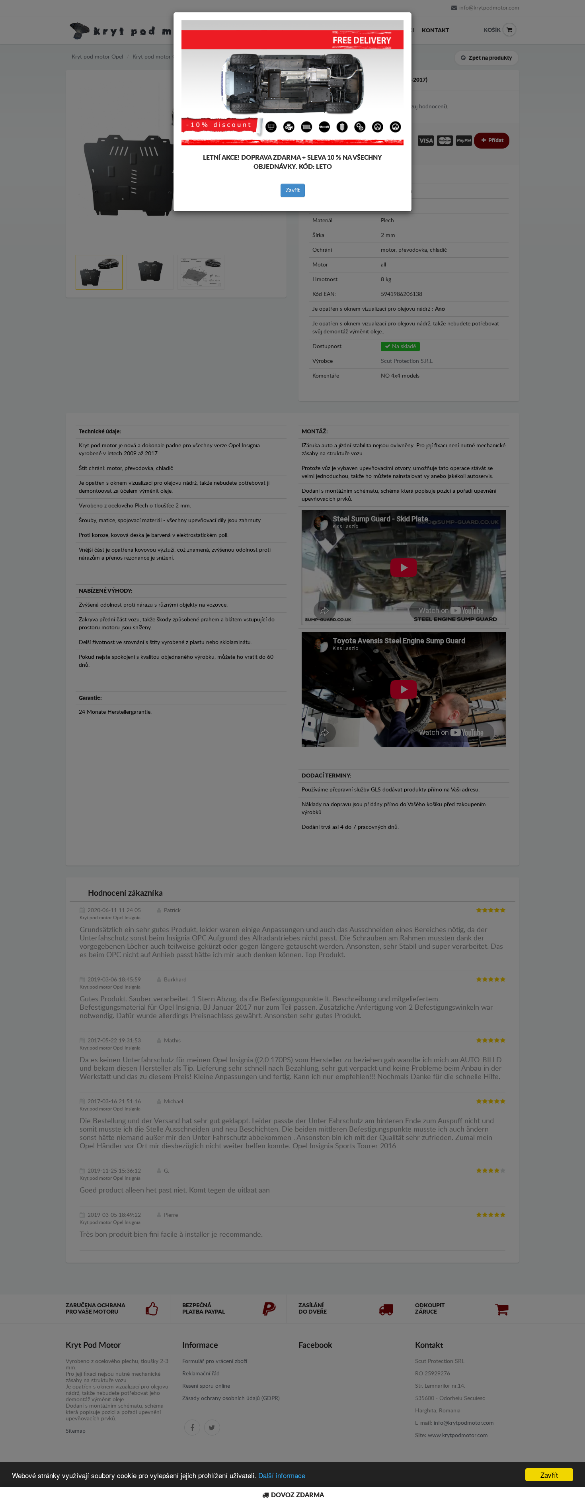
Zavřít (293, 190)
